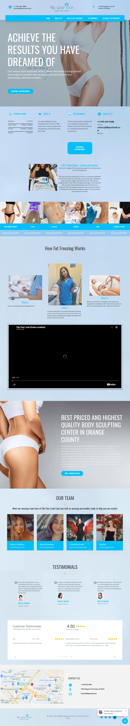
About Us (58, 18)
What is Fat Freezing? (75, 18)
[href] (32, 686)
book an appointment (11, 233)
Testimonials (93, 18)
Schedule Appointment (111, 18)
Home (48, 18)
